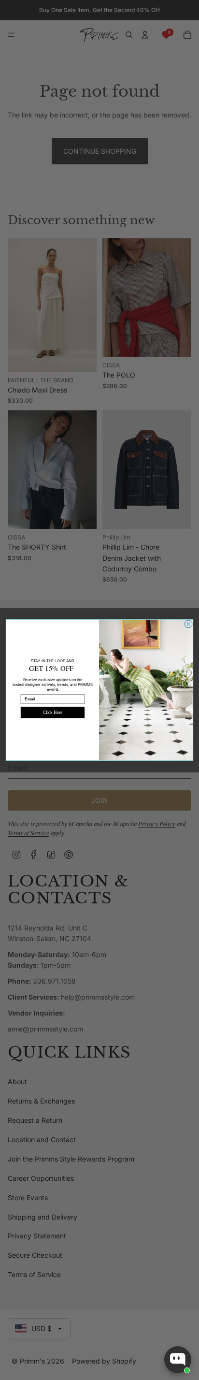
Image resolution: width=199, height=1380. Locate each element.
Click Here (52, 712)
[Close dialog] (188, 624)
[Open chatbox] (177, 1359)
